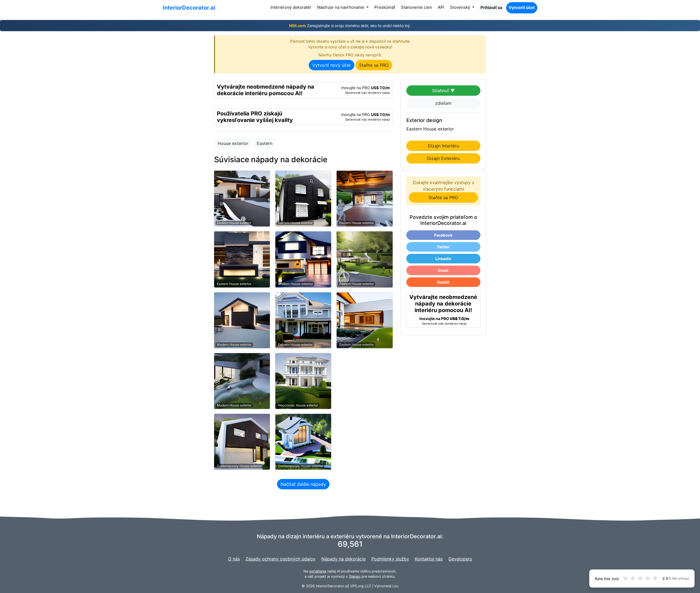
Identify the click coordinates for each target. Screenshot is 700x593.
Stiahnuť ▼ (443, 90)
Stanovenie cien (416, 7)
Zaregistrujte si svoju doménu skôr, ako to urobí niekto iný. (350, 25)
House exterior (233, 143)
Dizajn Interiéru (443, 146)
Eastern (264, 143)
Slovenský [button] (460, 7)
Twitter (443, 247)
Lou (395, 586)
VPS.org (357, 586)
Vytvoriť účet (522, 7)
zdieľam (443, 103)
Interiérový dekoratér (292, 7)
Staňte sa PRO (374, 65)
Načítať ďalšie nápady (303, 484)
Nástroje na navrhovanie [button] (341, 7)
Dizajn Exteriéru (443, 158)
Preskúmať (384, 7)
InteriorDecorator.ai (189, 7)
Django (354, 576)
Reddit (443, 282)
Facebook (443, 235)
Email (443, 270)
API (441, 7)
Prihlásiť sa (491, 7)
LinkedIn (443, 258)
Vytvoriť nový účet (331, 65)
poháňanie (317, 571)
